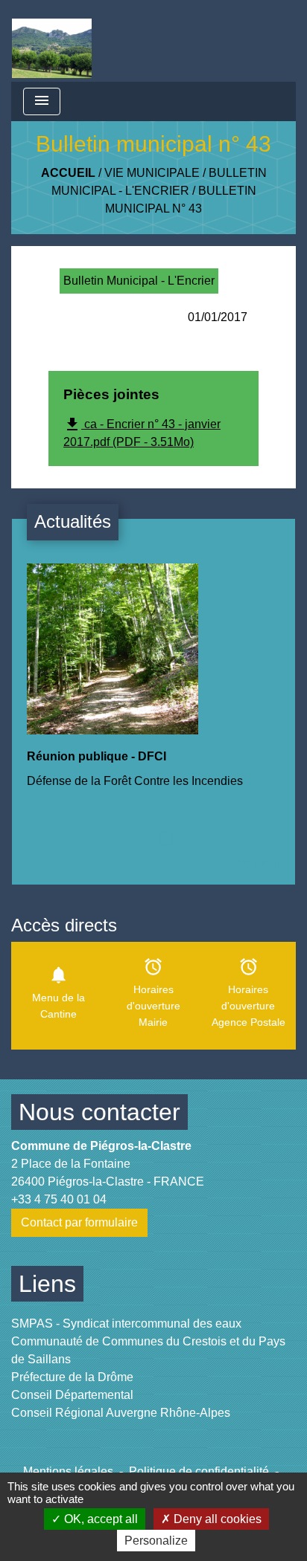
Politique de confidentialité (199, 1471)
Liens (47, 1283)
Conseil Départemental (72, 1395)
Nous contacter (99, 1112)
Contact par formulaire (79, 1222)
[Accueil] (52, 41)
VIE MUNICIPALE (152, 173)
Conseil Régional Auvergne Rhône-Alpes (120, 1412)
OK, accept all (99, 1519)
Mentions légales (68, 1471)
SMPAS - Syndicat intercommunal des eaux (126, 1323)
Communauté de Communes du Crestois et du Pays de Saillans (148, 1350)
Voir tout (258, 863)
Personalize (156, 1540)
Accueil (68, 173)
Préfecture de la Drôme (72, 1377)
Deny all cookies (216, 1519)
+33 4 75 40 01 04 (59, 1199)
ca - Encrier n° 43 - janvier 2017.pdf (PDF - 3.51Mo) (142, 432)
